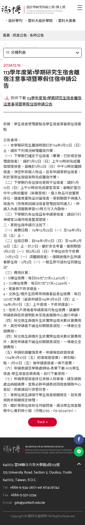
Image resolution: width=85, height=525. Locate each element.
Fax (5, 495)
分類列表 (18, 53)
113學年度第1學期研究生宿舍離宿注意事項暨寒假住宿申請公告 (42, 101)
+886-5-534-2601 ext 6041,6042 (35, 488)
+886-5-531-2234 (23, 495)
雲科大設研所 (33, 9)
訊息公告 (20, 35)
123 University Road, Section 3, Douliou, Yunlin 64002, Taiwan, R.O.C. (37, 476)
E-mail (7, 503)
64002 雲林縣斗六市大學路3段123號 (31, 465)
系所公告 (37, 35)
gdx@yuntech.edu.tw (29, 503)
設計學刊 (15, 21)
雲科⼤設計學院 (40, 21)
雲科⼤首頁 (67, 21)
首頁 (6, 35)
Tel (5, 488)
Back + (42, 422)
